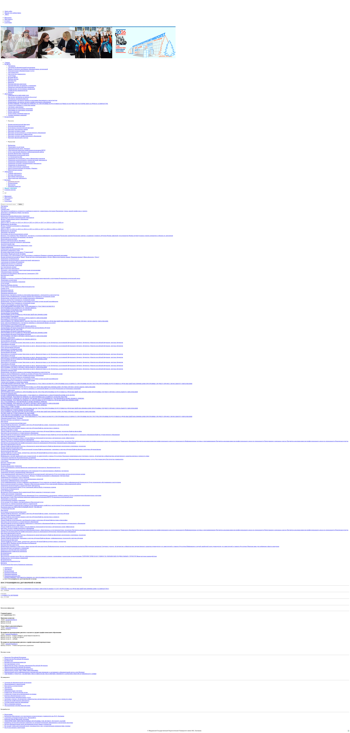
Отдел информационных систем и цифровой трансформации (20, 482)
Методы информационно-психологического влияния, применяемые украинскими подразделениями (50, 556)
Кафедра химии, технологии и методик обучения (53, 425)
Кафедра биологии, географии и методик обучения (22, 425)
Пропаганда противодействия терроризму (21, 87)
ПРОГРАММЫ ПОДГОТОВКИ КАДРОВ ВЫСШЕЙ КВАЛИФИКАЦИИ (24, 314)
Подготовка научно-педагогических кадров (14, 234)
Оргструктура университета (17, 74)
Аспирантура (5, 273)
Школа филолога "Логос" (91, 257)
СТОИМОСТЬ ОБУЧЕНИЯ (9, 595)
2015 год (32, 222)
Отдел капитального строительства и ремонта (15, 505)
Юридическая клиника (15, 170)
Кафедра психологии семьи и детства (18, 438)
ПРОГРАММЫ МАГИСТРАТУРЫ (11, 311)
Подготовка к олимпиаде (33, 255)
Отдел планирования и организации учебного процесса (52, 495)
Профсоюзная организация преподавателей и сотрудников (40, 278)
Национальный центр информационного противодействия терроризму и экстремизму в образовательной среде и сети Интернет (44, 672)
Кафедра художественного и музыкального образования (67, 523)
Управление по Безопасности (17, 165)
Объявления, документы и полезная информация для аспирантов (39, 235)
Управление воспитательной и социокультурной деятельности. (20, 485)
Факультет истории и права (16, 131)
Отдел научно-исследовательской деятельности (39, 474)
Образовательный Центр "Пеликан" (12, 418)
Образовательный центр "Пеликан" (19, 148)
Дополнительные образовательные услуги (21, 71)
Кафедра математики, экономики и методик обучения (55, 449)
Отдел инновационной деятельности (12, 474)
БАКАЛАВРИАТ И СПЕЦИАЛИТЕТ (13, 321)
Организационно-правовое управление (13, 281)
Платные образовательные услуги (15, 695)
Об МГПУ (7, 64)
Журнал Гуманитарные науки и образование (14, 219)
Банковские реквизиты (25, 564)
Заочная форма (5, 309)
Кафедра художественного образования (107, 434)
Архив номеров (5, 221)
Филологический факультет (16, 126)
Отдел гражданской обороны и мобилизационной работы (26, 152)
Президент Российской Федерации (15, 657)
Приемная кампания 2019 (9, 293)
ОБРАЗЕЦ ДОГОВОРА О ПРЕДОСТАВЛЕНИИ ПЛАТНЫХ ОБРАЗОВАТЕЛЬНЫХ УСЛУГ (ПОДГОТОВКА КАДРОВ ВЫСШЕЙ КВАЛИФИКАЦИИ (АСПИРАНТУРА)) (55, 588)
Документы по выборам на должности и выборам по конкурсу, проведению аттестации (28, 211)
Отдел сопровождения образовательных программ (85, 495)
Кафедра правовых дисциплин (59, 431)
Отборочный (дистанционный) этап (12, 249)
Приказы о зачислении (8, 337)
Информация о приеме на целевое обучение (25, 374)
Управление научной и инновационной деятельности (24, 163)
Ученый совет (5, 209)
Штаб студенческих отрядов (47, 487)
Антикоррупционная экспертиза (75, 546)
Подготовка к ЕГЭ (7, 255)
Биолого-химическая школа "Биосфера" (13, 240)
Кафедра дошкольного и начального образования (79, 434)
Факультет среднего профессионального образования (24, 136)
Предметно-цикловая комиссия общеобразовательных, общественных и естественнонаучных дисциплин (39, 441)
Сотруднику (8, 22)
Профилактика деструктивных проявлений (21, 89)
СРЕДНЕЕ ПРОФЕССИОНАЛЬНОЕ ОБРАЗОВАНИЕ (91, 321)
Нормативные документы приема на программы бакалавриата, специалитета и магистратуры (30, 295)
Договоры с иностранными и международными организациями (20, 270)
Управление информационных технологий (21, 162)
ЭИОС (6, 14)
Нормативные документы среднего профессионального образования (29, 102)
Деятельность (8, 171)
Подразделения (9, 117)
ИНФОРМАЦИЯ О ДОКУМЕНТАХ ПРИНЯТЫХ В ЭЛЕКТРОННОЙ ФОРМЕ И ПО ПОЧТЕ (45, 395)
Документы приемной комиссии (18, 98)
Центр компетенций (25, 492)
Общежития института (8, 263)
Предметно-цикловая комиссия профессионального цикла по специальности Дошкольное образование (104, 441)
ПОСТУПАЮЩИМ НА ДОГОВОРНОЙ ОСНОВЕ (54, 398)
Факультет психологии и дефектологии (20, 134)
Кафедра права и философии (58, 520)
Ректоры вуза (12, 80)
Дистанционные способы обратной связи (17, 705)
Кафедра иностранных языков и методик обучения (22, 428)
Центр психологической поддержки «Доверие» (22, 168)
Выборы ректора (13, 79)
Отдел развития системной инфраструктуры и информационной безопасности (64, 482)
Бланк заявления (6, 323)
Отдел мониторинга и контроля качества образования (18, 495)
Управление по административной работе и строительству (19, 503)
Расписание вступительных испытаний (20, 108)
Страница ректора (10, 189)
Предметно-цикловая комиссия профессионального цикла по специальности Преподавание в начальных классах (251, 441)
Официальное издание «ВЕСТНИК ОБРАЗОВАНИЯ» (21, 670)
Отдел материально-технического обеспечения (75, 505)
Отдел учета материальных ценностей (31, 479)
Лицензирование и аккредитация (14, 684)
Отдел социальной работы (30, 487)
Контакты (11, 92)
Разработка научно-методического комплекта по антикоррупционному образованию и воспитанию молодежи (38, 722)
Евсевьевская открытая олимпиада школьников (15, 242)
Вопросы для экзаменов (8, 235)
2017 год (44, 222)
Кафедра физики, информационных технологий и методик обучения (61, 538)
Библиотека (11, 145)
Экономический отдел (53, 467)
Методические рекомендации (10, 556)
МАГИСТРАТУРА (31, 321)
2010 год (3, 222)
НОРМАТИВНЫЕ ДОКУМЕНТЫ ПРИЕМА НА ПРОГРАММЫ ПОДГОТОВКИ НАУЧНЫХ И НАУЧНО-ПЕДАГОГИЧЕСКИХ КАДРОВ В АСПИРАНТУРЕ (58, 103)
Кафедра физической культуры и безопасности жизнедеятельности (27, 446)
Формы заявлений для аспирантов (118, 235)
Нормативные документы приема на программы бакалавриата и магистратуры (32, 100)
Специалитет (31, 273)
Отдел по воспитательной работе (11, 487)
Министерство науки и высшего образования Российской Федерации (26, 665)
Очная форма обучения (23, 327)
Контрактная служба (7, 275)
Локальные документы (8, 232)
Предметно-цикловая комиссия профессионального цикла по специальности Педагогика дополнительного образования (38, 443)
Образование (8, 689)
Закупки (3, 277)
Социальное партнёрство (9, 457)
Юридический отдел (28, 286)
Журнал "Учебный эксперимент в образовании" (45, 475)
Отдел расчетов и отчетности (10, 479)
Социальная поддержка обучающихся (12, 262)
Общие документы (23, 212)
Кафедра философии (75, 431)
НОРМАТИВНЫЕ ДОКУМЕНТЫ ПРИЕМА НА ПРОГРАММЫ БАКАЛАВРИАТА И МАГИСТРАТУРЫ (34, 397)
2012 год (15, 222)
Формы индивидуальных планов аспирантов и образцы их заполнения (151, 235)
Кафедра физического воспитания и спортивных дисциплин (67, 446)
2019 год (55, 222)
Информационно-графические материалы (14, 551)
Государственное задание (8, 267)
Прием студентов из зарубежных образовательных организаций (28, 69)
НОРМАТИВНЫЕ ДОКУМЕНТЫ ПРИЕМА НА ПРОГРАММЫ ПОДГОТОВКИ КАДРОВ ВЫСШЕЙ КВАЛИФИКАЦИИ (39, 400)
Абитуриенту (8, 19)
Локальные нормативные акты (72, 456)
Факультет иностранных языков (18, 129)
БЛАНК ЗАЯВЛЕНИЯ (8, 395)
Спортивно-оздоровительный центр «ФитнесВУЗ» (20, 717)
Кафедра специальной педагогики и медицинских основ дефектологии (52, 438)
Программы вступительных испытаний (20, 110)
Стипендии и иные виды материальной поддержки (20, 694)
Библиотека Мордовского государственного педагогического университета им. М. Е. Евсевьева (34, 716)
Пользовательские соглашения (26, 457)
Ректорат (3, 207)
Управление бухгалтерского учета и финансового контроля (26, 158)
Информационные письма (56, 546)
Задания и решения (7, 245)
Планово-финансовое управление (18, 153)
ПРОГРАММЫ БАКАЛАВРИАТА (66, 383)
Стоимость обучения (100, 235)
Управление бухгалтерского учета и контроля (15, 477)
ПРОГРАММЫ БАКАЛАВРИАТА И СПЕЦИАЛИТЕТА (18, 308)
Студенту (7, 21)
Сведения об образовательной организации (21, 67)
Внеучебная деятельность (16, 176)
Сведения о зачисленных (16, 107)
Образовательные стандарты (10, 272)
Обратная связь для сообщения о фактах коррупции (263, 546)
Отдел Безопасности (7, 490)
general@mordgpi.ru (12, 627)
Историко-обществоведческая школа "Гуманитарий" (17, 252)
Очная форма (14, 309)
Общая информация (7, 247)
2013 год (21, 222)
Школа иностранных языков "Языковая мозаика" (68, 257)
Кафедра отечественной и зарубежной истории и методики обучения (28, 431)
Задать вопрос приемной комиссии (19, 113)
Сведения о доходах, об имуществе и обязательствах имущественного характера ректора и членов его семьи (115, 456)
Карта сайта (8, 11)
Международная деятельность (17, 178)
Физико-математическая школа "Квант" (13, 257)
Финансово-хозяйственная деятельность (16, 700)
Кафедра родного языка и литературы (54, 452)
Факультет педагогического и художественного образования (27, 132)
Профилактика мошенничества (17, 90)
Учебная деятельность (15, 173)
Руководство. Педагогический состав (16, 692)
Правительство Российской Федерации (16, 659)
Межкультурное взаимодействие (147, 556)
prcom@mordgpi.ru (11, 619)
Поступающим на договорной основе (43, 296)
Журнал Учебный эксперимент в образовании (15, 226)
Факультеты (11, 185)
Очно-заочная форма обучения (40, 327)
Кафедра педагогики (57, 434)
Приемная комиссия (14, 186)
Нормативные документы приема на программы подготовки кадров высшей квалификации (29, 301)
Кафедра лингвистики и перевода (48, 428)
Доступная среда (13, 72)
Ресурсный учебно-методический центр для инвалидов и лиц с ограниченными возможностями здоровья (37, 726)
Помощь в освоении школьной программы (54, 255)
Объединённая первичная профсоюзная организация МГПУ (26, 150)
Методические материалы (93, 546)
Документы (11, 66)
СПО (36, 273)
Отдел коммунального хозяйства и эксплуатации (45, 505)
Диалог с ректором (10, 188)
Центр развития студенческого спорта (43, 492)
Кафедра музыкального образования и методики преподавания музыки (28, 434)
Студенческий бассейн (15, 157)
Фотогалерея (8, 714)
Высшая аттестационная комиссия (15, 662)
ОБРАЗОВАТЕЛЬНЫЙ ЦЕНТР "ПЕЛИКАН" (28, 507)
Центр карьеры (14, 492)
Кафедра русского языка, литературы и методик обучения (24, 452)
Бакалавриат (13, 273)
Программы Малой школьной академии (13, 254)
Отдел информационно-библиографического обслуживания (19, 471)
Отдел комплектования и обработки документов (53, 471)
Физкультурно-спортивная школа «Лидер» (39, 257)
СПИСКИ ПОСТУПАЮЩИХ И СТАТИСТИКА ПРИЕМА (19, 415)
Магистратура (22, 273)
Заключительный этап (7, 244)
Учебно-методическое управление (18, 166)
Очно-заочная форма (25, 309)
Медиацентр (5, 492)
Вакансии (11, 82)
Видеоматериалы (6, 553)
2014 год (26, 222)
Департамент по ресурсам (16, 147)
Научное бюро (64, 475)
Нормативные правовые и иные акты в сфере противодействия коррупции (24, 546)
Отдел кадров (5, 283)
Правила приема (6, 296)
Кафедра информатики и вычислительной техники (22, 449)
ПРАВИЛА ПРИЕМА (77, 398)
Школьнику (8, 17)
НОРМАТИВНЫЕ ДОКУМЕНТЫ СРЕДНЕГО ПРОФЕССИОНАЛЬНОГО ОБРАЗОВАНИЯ (30, 403)
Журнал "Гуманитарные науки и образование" (15, 475)
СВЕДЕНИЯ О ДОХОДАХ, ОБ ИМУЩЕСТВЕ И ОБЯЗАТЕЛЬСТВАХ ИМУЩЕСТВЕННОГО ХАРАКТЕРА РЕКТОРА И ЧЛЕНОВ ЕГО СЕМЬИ (50, 674)
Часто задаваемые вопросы (12, 704)
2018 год (49, 222)
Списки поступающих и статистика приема (21, 105)
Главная (7, 62)
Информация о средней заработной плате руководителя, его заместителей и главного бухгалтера (216, 546)
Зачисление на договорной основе (11, 342)
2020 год (60, 222)
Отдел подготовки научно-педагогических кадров (69, 474)
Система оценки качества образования (16, 702)
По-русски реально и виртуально (14, 727)
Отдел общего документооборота (11, 286)
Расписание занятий (66, 235)
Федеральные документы (25, 237)
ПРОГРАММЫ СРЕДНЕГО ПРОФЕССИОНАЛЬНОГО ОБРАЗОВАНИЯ (24, 318)
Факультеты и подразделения (13, 686)
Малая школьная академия (9, 239)
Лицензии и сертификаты (9, 212)
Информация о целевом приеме (21, 296)
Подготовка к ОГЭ (19, 255)
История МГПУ (13, 77)
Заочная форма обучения (8, 327)
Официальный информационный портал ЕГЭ (18, 669)
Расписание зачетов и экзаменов (83, 235)
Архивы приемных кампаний (17, 115)
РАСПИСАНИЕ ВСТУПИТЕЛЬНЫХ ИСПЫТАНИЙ (17, 413)
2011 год (9, 222)
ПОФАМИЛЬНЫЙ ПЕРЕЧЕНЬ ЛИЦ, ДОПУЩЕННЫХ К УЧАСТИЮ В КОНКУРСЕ (28, 306)
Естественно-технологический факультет (21, 128)
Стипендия (18, 263)
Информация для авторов (9, 224)
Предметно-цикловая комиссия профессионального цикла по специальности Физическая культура (317, 441)
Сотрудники (12, 75)
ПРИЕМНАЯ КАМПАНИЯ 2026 (18, 95)
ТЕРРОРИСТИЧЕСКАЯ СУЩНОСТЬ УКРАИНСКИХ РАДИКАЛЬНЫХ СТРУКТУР (109, 556)
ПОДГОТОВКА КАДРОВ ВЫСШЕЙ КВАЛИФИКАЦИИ (55, 321)
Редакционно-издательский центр (18, 155)
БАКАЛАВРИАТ (6, 387)
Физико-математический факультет (19, 124)
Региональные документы (9, 237)
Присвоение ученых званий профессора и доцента (71, 211)
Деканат (3, 425)
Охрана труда (5, 288)
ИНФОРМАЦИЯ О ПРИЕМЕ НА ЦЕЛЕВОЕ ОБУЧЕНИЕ (19, 398)
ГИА (17, 235)
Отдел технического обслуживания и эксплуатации (105, 482)
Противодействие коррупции (17, 84)
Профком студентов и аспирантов (11, 278)
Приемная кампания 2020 (9, 370)
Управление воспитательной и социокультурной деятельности (27, 160)
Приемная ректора (14, 181)
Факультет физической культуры (18, 137)
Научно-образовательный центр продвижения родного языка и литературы (27, 724)
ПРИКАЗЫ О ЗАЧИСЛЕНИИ (10, 406)
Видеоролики (5, 554)
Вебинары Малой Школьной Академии (16, 719)
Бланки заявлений (13, 112)
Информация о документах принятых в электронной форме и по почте (33, 323)
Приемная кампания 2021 (9, 393)
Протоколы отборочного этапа (22, 245)
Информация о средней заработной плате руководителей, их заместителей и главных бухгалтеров (31, 456)
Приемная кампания (7, 291)
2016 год (38, 222)
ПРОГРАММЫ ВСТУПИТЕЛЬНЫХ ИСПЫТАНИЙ (17, 410)
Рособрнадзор (8, 660)
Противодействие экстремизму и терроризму (22, 85)
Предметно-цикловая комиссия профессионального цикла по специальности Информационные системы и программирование (176, 441)
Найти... (21, 204)
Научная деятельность (15, 175)
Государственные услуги (12, 664)
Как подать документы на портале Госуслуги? (22, 97)
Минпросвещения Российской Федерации (17, 667)
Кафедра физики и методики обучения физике (86, 449)
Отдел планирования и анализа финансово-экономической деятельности (23, 467)
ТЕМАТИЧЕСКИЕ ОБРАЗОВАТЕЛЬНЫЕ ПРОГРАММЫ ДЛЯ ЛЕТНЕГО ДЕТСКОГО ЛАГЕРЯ (34, 721)
